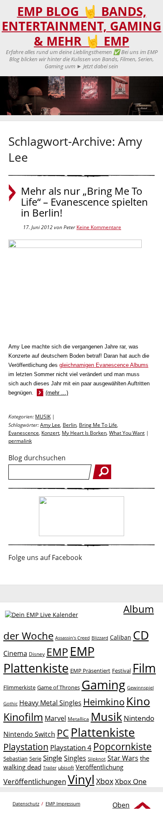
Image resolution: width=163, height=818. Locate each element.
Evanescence (23, 432)
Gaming (103, 684)
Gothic (10, 703)
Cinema (15, 653)
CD (141, 635)
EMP (57, 652)
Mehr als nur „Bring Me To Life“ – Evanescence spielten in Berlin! (84, 202)
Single (52, 758)
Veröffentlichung (99, 767)
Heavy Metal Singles (50, 702)
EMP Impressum (63, 803)
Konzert (50, 432)
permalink (20, 440)
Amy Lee (50, 424)
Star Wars (122, 758)
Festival (121, 670)
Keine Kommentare (98, 227)
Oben (121, 805)
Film (144, 668)
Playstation (25, 747)
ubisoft (66, 767)
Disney (37, 654)
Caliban (120, 637)
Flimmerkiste (19, 687)
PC (63, 733)
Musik (106, 716)
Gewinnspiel (140, 687)
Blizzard (100, 638)
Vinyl (81, 779)
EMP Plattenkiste (48, 659)
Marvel (55, 718)
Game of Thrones (58, 687)
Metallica (78, 718)
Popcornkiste (122, 746)
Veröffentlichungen (34, 781)
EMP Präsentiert (90, 670)
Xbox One (131, 781)
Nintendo (139, 718)
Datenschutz (26, 803)
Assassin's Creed (72, 638)
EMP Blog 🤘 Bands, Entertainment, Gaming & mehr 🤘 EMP (81, 26)
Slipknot (97, 759)
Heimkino (104, 702)
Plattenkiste (103, 732)
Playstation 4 (71, 747)
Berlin (69, 424)
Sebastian (15, 758)
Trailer (49, 767)
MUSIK (43, 416)
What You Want (127, 432)
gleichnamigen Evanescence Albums (103, 365)
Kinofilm (23, 717)
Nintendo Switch (29, 734)
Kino (138, 701)
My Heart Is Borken (84, 432)
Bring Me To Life (98, 424)
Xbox (104, 781)
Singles (75, 758)
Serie (35, 758)
